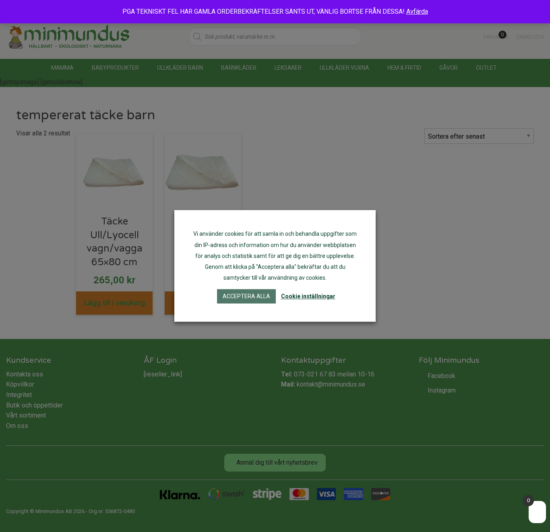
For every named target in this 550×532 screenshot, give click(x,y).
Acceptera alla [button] (246, 296)
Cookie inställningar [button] (308, 296)
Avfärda (417, 11)
